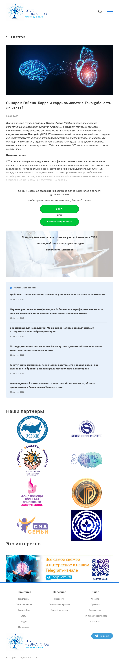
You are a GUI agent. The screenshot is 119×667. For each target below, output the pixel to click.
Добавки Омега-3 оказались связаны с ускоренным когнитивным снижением (57, 294)
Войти (59, 208)
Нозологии (59, 599)
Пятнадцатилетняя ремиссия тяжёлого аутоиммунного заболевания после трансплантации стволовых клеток (56, 348)
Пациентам (23, 627)
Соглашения (95, 610)
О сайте (95, 599)
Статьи (23, 616)
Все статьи (18, 36)
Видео (24, 621)
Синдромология (24, 604)
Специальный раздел (59, 604)
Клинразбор (24, 610)
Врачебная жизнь (59, 610)
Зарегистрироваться (59, 221)
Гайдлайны (23, 599)
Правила (95, 604)
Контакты (95, 621)
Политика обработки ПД (95, 616)
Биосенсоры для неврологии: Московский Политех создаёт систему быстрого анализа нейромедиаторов (52, 329)
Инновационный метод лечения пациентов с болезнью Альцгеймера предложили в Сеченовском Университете (52, 385)
